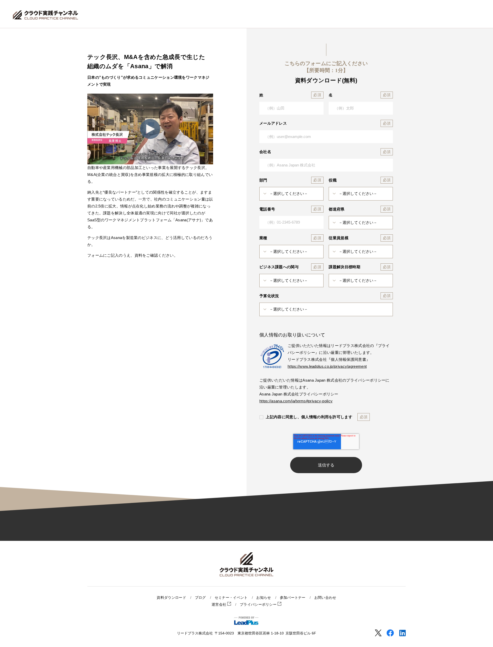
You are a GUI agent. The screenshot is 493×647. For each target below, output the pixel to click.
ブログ (200, 598)
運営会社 (219, 604)
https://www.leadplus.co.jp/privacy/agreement (327, 366)
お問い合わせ (325, 598)
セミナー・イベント (231, 598)
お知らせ (263, 598)
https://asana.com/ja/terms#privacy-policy (296, 401)
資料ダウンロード (171, 598)
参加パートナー (293, 598)
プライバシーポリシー (259, 604)
